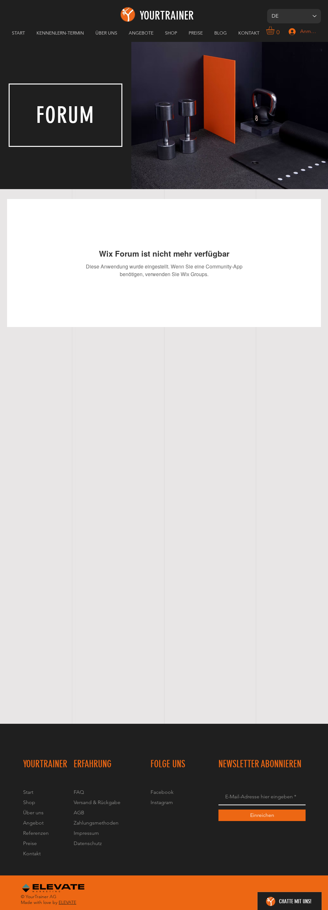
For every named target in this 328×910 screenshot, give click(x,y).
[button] (107, 33)
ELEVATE (67, 902)
